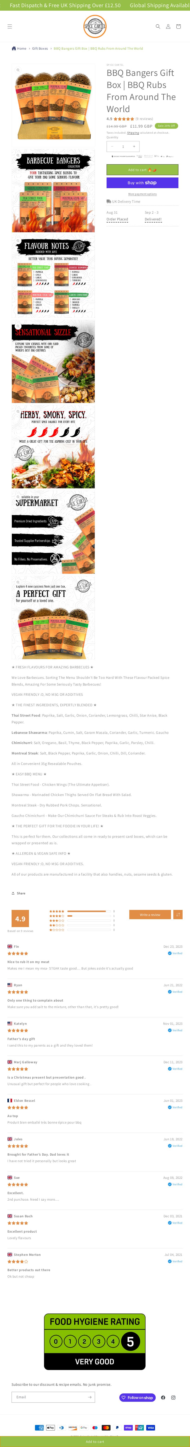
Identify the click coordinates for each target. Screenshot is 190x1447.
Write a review (150, 914)
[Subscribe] (90, 1397)
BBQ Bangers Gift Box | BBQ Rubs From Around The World (98, 48)
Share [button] (21, 893)
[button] (10, 26)
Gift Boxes (40, 48)
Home (21, 48)
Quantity (112, 137)
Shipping (133, 132)
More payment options (142, 194)
